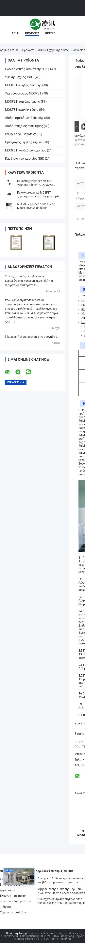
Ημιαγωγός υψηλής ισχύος (24, 142)
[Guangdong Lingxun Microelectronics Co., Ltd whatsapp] (20, 372)
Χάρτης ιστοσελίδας (13, 912)
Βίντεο (50, 33)
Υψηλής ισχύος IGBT (19, 77)
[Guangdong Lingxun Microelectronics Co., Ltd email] (10, 372)
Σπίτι (15, 33)
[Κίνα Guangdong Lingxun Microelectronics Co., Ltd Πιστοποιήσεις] (16, 242)
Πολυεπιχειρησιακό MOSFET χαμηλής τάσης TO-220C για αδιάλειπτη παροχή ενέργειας (36, 184)
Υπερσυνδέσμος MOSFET (23, 93)
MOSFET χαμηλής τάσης (53, 50)
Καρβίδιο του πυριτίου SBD (24, 158)
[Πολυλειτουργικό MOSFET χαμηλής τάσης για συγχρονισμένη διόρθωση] (9, 194)
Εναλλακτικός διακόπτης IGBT (27, 69)
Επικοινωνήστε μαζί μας (16, 901)
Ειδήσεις (5, 906)
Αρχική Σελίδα (9, 50)
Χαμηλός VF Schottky (20, 134)
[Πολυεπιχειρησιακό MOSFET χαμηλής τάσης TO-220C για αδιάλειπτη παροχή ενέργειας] (9, 183)
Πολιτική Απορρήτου (19, 933)
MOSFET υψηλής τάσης (21, 110)
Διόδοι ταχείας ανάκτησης (24, 126)
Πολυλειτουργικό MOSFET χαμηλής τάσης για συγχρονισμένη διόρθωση (39, 196)
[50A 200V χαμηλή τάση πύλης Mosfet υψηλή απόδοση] (9, 206)
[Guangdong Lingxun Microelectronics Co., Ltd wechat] (31, 372)
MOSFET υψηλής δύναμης (23, 85)
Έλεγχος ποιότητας (13, 895)
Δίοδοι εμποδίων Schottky (24, 118)
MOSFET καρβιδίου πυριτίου (25, 150)
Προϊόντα (32, 33)
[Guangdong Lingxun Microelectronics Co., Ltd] (42, 24)
